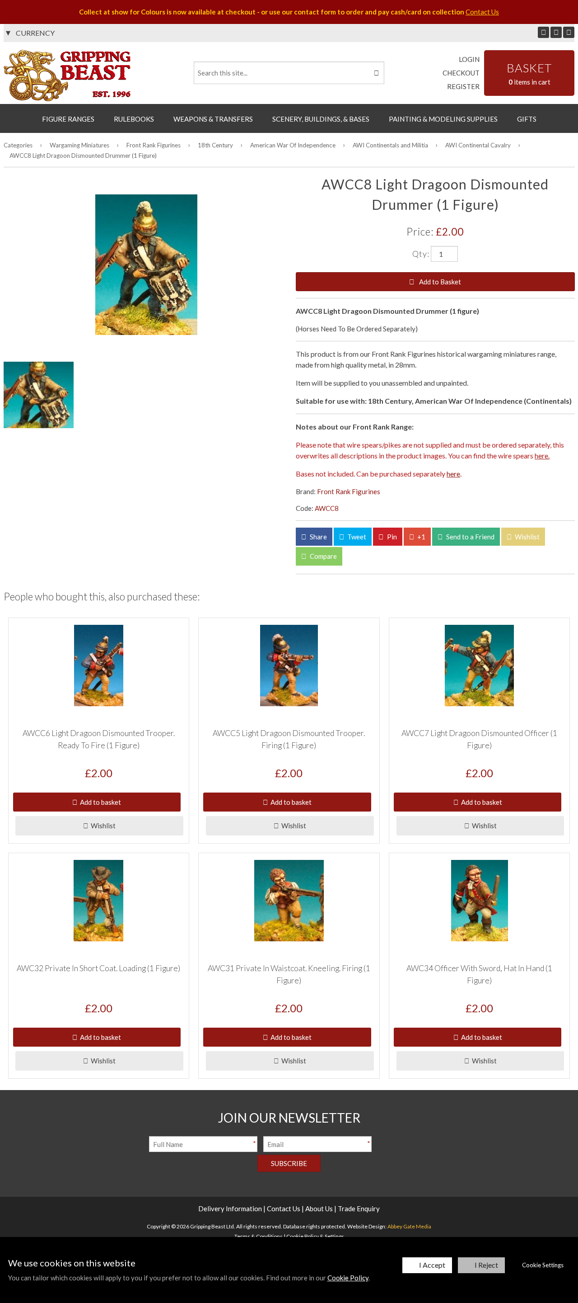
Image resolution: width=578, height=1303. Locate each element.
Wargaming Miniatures (79, 145)
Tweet (356, 537)
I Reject (486, 1265)
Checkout (461, 73)
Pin (391, 537)
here (453, 473)
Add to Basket (439, 282)
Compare (322, 556)
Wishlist (526, 537)
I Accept (432, 1265)
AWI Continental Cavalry (478, 145)
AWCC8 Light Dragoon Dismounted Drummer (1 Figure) (83, 155)
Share (317, 537)
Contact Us (482, 12)
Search (375, 72)
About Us (319, 1208)
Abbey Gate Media (409, 1226)
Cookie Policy (347, 1278)
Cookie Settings (543, 1265)
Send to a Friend (469, 537)
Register (463, 86)
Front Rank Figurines (153, 145)
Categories (18, 145)
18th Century (215, 145)
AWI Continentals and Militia (390, 145)
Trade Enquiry (359, 1208)
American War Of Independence (293, 145)
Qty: (420, 254)
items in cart (529, 73)
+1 (420, 537)
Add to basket (99, 802)
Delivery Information (230, 1208)
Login (469, 59)
